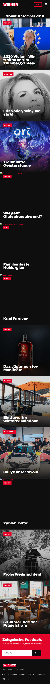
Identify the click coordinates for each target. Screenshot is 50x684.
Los (36, 653)
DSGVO (31, 674)
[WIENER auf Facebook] (3, 679)
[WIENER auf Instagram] (8, 679)
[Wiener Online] (10, 4)
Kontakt (22, 674)
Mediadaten (41, 674)
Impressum (12, 674)
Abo (3, 674)
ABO (38, 4)
